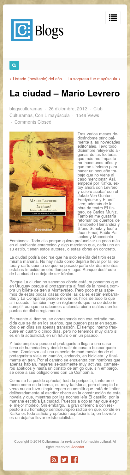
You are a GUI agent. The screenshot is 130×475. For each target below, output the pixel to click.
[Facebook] (74, 459)
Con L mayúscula (52, 115)
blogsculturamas (25, 108)
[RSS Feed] (54, 459)
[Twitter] (64, 459)
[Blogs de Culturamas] (37, 43)
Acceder (77, 446)
